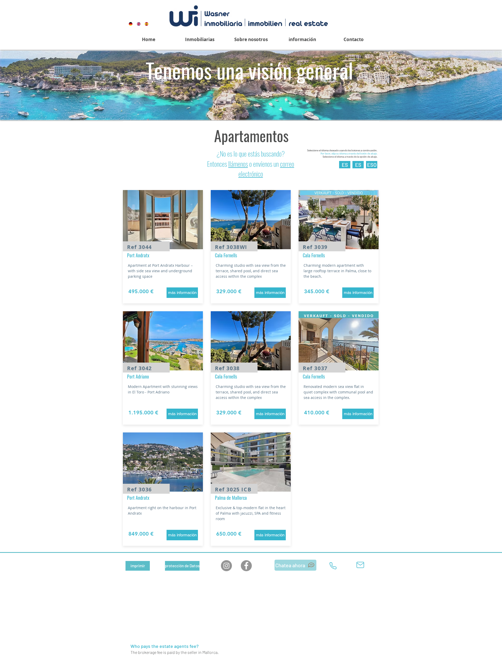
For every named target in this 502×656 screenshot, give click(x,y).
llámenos (238, 164)
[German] (129, 24)
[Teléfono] (332, 566)
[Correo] (360, 565)
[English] (137, 24)
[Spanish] (145, 24)
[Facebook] (246, 565)
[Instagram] (226, 565)
